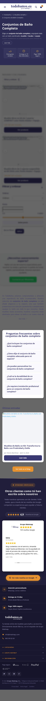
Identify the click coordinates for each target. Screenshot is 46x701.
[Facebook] (19, 674)
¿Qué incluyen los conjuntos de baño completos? (21, 344)
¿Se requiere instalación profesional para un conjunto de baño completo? (23, 389)
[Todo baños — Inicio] (13, 619)
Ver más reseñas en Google (23, 578)
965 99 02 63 (10, 638)
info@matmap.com (12, 634)
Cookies (31, 686)
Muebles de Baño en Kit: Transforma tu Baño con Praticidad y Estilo (22, 447)
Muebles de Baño (20, 15)
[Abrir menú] (5, 7)
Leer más (7, 43)
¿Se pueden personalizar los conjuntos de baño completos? (20, 367)
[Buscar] (36, 7)
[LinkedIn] (14, 674)
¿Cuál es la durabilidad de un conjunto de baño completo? (20, 377)
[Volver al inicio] (21, 7)
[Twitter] (4, 674)
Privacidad (15, 686)
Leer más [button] (9, 557)
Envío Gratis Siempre (24, 2)
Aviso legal (23, 686)
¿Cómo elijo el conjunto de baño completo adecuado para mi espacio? (21, 356)
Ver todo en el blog (23, 469)
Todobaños (7, 15)
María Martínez (13, 453)
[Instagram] (9, 674)
